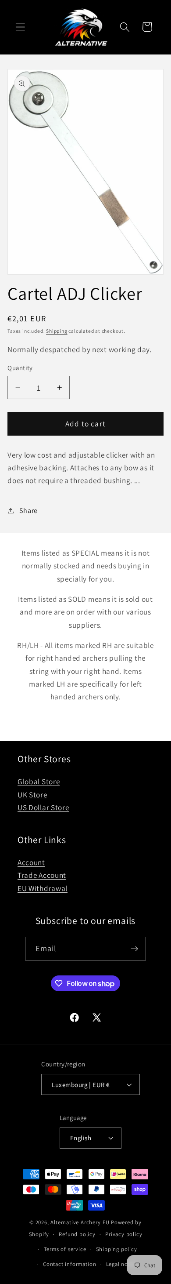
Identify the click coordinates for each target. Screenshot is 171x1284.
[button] (20, 27)
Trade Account (42, 875)
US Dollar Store (43, 807)
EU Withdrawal (43, 888)
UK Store (32, 794)
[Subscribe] (135, 948)
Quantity (20, 368)
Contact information (69, 1264)
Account (31, 862)
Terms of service (65, 1249)
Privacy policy (123, 1234)
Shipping (56, 330)
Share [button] (28, 510)
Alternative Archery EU (80, 1222)
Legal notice (122, 1264)
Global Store (39, 781)
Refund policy (77, 1234)
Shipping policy (116, 1249)
